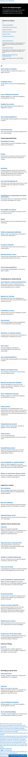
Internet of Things (6, 34)
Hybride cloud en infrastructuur (9, 31)
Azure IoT (3, 647)
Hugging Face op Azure (7, 104)
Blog (18, 737)
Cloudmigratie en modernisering (9, 27)
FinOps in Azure (4, 730)
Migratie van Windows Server (9, 369)
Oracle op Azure (5, 433)
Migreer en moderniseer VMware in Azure (13, 473)
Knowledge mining (6, 81)
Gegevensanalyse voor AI (8, 515)
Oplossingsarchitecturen (7, 40)
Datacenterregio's (11, 725)
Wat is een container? (19, 745)
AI (2, 22)
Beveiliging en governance (8, 36)
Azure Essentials (4, 726)
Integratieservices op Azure (9, 424)
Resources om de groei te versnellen (9, 731)
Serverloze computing (7, 244)
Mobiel (3, 219)
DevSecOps (4, 168)
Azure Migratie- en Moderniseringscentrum (13, 282)
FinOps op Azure (5, 406)
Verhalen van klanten (13, 726)
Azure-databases (6, 488)
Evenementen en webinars (19, 739)
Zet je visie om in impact (7, 47)
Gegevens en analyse (7, 29)
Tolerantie (4, 527)
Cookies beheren (13, 753)
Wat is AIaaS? (3, 745)
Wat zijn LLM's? (10, 745)
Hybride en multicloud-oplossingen (11, 557)
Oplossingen (24, 730)
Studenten (9, 739)
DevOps (3, 154)
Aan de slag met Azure (12, 723)
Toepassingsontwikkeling (7, 25)
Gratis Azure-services (9, 728)
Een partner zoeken (5, 737)
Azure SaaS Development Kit (9, 181)
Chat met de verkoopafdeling (18, 755)
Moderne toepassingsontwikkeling (11, 232)
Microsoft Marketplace (22, 736)
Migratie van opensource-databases (11, 382)
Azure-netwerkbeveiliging (8, 712)
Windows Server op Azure (8, 621)
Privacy (7, 753)
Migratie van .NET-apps (7, 296)
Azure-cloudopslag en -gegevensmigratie (13, 462)
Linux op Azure (5, 320)
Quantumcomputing (7, 594)
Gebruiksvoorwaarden (5, 754)
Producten (21, 726)
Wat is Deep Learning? (21, 744)
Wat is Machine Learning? (9, 744)
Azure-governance (6, 673)
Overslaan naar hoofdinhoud (7, 0)
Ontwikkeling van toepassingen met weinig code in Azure (13, 196)
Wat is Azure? (3, 723)
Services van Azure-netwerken (10, 605)
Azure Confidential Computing (9, 94)
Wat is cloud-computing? (13, 742)
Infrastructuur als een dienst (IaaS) (11, 633)
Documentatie (13, 737)
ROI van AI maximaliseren (14, 730)
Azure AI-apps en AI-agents (9, 69)
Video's (5, 742)
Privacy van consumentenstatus (8, 751)
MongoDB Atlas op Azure (8, 448)
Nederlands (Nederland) (6, 748)
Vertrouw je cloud (20, 725)
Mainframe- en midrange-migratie (11, 333)
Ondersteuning (16, 733)
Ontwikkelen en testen (7, 141)
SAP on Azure (4, 346)
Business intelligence (7, 502)
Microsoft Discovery (6, 129)
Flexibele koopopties (19, 728)
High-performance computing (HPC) (11, 543)
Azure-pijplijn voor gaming (8, 209)
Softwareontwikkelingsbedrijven (8, 736)
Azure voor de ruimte (7, 567)
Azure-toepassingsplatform (9, 117)
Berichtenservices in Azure (8, 254)
